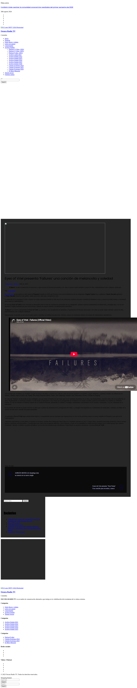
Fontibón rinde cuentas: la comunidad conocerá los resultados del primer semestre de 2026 (37, 7)
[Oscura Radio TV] (12, 27)
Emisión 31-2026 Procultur (16, 532)
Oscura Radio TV (8, 31)
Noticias (16, 284)
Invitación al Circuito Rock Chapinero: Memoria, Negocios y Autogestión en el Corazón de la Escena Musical (24, 528)
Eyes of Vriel (9, 294)
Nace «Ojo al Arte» (14, 523)
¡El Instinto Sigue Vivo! (15, 525)
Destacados (9, 284)
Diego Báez (11, 291)
